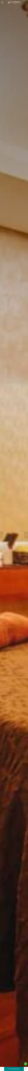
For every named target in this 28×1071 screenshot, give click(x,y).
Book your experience (14, 1068)
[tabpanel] (14, 535)
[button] (1, 534)
